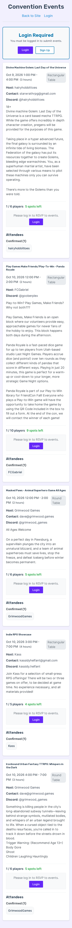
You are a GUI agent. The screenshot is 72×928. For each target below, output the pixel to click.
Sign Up (45, 50)
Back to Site (31, 16)
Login (48, 16)
